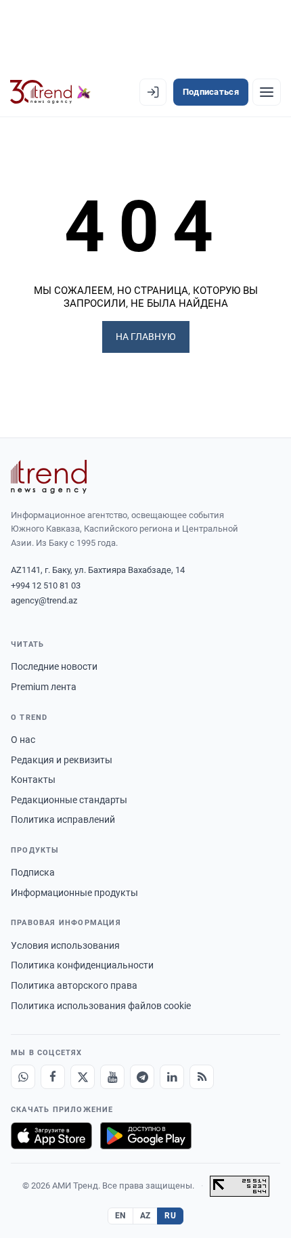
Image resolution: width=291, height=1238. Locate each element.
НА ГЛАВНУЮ (146, 336)
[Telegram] (142, 1077)
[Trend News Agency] (49, 477)
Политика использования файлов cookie (101, 1005)
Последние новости (54, 666)
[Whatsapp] (23, 1077)
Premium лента (43, 686)
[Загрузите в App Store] (51, 1135)
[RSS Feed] (201, 1077)
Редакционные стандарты (69, 799)
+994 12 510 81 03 (46, 585)
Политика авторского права (74, 985)
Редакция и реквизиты (61, 759)
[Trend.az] (50, 92)
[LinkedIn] (172, 1077)
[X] (82, 1077)
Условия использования (65, 945)
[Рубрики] (266, 92)
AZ (145, 1215)
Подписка (33, 872)
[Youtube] (112, 1077)
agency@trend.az (44, 600)
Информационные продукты (74, 892)
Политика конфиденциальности (82, 965)
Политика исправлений (63, 819)
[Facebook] (53, 1077)
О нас (23, 739)
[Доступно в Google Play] (146, 1135)
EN (120, 1215)
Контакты (33, 779)
